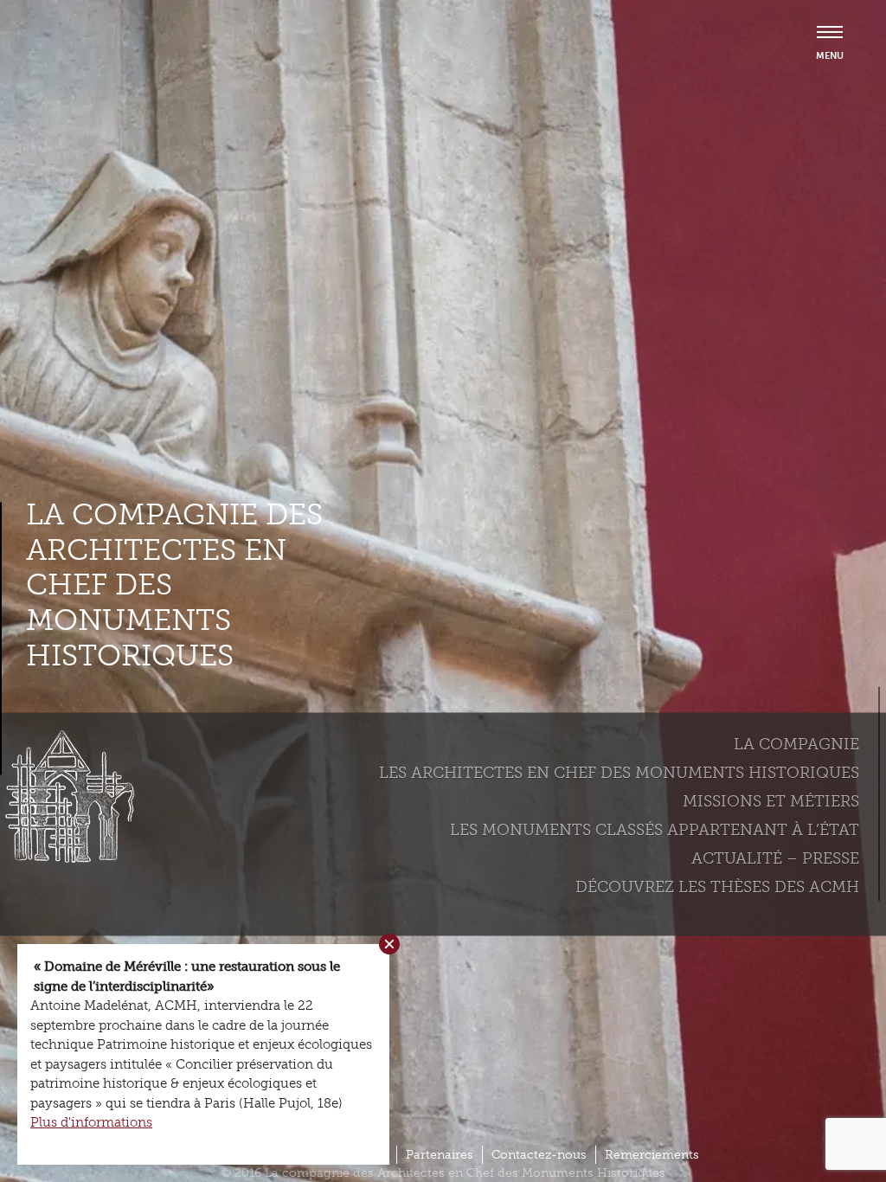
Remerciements (652, 1154)
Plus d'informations (91, 1122)
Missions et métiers (771, 800)
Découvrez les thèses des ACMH (717, 886)
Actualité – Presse (775, 857)
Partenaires (439, 1154)
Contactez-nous (539, 1154)
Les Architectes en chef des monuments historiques (619, 771)
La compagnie (796, 743)
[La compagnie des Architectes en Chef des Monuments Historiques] (65, 858)
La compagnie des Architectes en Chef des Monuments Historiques (174, 584)
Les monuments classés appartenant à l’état (654, 828)
